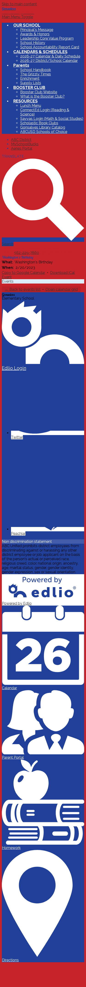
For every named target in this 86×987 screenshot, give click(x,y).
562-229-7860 (26, 253)
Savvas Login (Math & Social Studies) (51, 118)
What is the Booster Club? (42, 96)
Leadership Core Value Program (47, 38)
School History (32, 43)
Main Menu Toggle (17, 17)
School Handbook (35, 70)
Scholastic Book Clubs (39, 123)
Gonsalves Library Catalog (42, 127)
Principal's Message (36, 30)
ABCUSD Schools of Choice (43, 132)
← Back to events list (23, 289)
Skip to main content (19, 4)
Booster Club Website (38, 92)
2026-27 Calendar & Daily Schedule (50, 56)
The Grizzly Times (35, 74)
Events (8, 281)
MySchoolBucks (25, 144)
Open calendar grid (61, 289)
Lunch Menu (30, 105)
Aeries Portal (21, 148)
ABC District (21, 140)
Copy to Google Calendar (23, 272)
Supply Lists (30, 83)
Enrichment (29, 78)
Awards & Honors (35, 34)
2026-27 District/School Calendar (49, 60)
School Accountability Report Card (49, 47)
